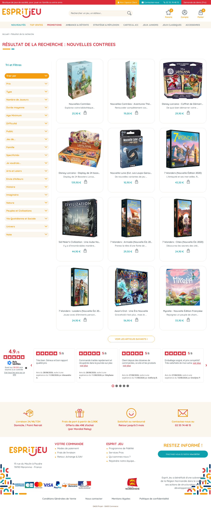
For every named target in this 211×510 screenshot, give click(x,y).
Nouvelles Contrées (79, 103)
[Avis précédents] (31, 365)
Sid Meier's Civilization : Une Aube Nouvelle (80, 241)
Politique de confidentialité (154, 498)
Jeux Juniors (150, 25)
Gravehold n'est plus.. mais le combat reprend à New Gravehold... (148, 314)
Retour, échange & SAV (69, 456)
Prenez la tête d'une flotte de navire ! (134, 245)
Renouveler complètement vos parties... (135, 107)
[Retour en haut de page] (205, 501)
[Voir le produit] (188, 113)
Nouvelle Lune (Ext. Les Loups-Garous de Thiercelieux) (131, 172)
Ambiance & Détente (77, 25)
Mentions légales (121, 498)
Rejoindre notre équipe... (121, 460)
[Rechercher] (129, 13)
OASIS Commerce (111, 506)
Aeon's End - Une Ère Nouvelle (131, 310)
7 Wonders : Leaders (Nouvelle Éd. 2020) (80, 310)
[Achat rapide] (85, 113)
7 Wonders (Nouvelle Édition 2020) (183, 172)
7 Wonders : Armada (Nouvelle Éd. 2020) (131, 241)
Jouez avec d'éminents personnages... (82, 314)
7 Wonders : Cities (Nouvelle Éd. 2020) (182, 241)
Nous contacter (93, 498)
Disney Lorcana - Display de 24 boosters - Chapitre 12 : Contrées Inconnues (80, 172)
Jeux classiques (171, 25)
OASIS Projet (98, 506)
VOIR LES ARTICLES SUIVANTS (130, 339)
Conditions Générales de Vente (59, 498)
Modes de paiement (68, 448)
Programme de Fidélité (121, 448)
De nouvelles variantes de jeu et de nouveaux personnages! (145, 176)
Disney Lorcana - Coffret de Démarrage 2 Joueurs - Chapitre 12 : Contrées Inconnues (183, 103)
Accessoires (193, 25)
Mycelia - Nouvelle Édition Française (183, 310)
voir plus (84, 365)
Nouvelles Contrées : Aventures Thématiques (131, 103)
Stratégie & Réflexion (106, 25)
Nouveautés (18, 25)
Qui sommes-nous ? (119, 456)
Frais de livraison (66, 452)
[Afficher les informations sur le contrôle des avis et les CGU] (26, 368)
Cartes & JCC (130, 25)
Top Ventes (36, 25)
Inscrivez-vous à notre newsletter (183, 454)
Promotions (54, 25)
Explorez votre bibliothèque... (80, 107)
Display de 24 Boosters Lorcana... (80, 176)
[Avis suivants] (206, 365)
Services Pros (116, 452)
